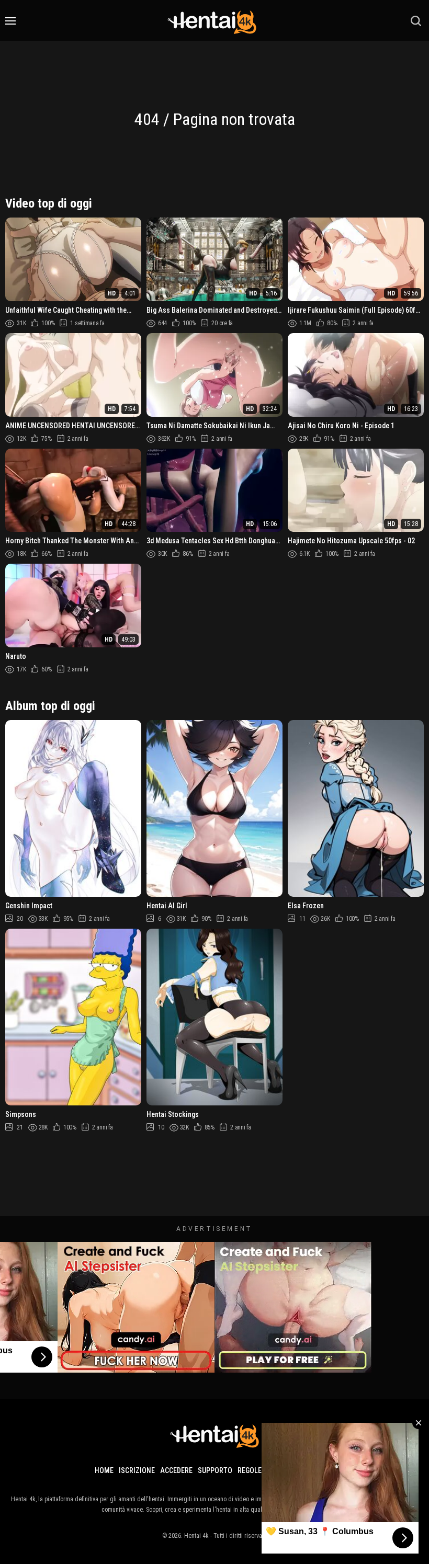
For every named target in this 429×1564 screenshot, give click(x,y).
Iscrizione (137, 1470)
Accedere (176, 1470)
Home (104, 1470)
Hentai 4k (196, 1535)
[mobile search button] (416, 21)
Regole (250, 1470)
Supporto (215, 1470)
